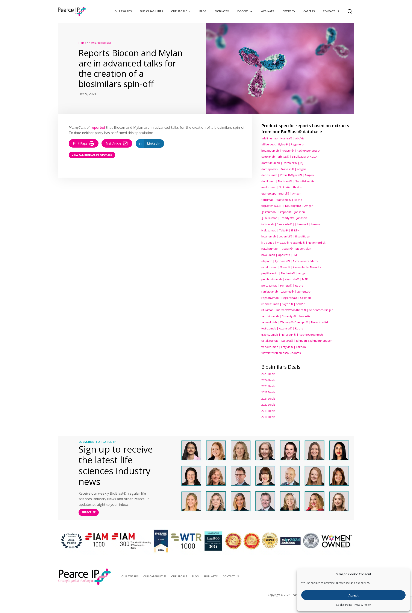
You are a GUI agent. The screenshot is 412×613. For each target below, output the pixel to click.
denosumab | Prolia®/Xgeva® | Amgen (287, 175)
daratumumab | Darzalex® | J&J (282, 163)
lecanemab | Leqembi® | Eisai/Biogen (286, 236)
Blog (202, 11)
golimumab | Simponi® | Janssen (283, 212)
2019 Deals (268, 411)
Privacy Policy (362, 605)
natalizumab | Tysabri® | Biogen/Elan (286, 249)
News (92, 43)
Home (82, 43)
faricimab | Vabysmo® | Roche (281, 200)
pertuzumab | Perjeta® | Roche (282, 285)
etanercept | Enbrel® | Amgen (281, 193)
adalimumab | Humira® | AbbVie (282, 138)
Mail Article (113, 143)
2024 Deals (268, 380)
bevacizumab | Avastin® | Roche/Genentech (291, 150)
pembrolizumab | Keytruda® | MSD (284, 279)
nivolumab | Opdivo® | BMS (279, 255)
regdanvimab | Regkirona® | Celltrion (286, 298)
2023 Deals (268, 386)
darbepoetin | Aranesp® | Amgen (283, 169)
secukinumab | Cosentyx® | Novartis (285, 316)
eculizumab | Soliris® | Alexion (281, 187)
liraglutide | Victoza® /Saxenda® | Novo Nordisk (293, 243)
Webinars (267, 11)
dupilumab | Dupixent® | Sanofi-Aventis (287, 181)
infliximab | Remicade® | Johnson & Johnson (290, 224)
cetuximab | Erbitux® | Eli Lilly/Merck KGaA (289, 157)
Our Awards (123, 11)
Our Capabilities (151, 11)
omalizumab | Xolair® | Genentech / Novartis (291, 267)
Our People (179, 11)
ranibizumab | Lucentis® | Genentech (286, 291)
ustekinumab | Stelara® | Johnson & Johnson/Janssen (296, 341)
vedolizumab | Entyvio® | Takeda (283, 347)
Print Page (80, 143)
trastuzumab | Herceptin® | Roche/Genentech (292, 335)
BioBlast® (222, 11)
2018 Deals (268, 417)
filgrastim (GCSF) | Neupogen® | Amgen (287, 206)
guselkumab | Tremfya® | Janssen (284, 218)
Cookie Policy (344, 605)
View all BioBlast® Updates (92, 155)
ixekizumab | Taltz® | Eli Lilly (280, 230)
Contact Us (331, 11)
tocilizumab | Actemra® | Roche (282, 328)
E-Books (242, 11)
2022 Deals (268, 392)
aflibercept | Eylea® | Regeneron (283, 144)
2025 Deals (268, 374)
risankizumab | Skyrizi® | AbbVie (283, 304)
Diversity (288, 11)
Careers (309, 11)
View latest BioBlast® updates (281, 353)
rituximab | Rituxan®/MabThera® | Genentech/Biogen (297, 310)
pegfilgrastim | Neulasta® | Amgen (284, 273)
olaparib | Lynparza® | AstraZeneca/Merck (289, 261)
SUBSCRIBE (89, 512)
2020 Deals (268, 404)
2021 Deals (268, 398)
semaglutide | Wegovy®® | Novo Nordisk (295, 322)
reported (98, 127)
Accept (353, 595)
